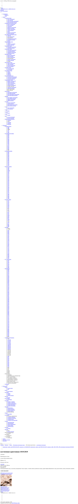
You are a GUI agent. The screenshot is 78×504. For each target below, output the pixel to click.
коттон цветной (10, 66)
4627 (8, 218)
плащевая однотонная (11, 52)
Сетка (6, 106)
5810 (8, 260)
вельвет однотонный (11, 59)
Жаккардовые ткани (9, 41)
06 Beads (6, 227)
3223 (8, 175)
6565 (8, 303)
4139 (8, 202)
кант (8, 389)
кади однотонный (10, 36)
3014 (8, 358)
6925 (8, 334)
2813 (8, 145)
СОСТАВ (2, 464)
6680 (8, 311)
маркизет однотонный (11, 27)
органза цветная (10, 103)
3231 (8, 178)
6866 (8, 331)
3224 (8, 176)
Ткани (4, 17)
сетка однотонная (10, 107)
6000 (8, 269)
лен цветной (9, 69)
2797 (8, 165)
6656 (8, 308)
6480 (8, 301)
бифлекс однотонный (11, 81)
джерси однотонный (11, 83)
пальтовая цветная (10, 48)
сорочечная (9, 26)
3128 (8, 167)
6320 (8, 297)
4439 (8, 209)
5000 (8, 230)
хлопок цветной (10, 30)
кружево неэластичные (11, 403)
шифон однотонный (11, 99)
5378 (8, 240)
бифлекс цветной (10, 82)
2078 (8, 157)
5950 (8, 257)
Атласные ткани (8, 18)
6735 (8, 323)
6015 (8, 273)
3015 (8, 359)
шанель (8, 40)
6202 (8, 289)
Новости (6, 15)
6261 (8, 295)
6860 (8, 329)
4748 (8, 222)
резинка (8, 428)
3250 (8, 181)
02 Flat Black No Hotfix (9, 133)
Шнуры (6, 429)
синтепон (9, 122)
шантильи (9, 74)
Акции (4, 438)
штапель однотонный (11, 32)
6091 (8, 283)
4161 (8, 203)
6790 (8, 327)
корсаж (8, 397)
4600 (8, 217)
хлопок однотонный (11, 29)
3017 (8, 361)
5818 (8, 264)
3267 (8, 191)
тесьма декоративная (11, 424)
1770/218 (9, 343)
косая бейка (9, 399)
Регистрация (5, 11)
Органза (6, 101)
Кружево (7, 400)
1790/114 (9, 349)
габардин (9, 35)
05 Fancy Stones (8, 199)
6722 (8, 318)
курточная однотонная (11, 50)
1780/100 (9, 344)
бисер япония (10, 391)
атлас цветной (10, 20)
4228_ (8, 215)
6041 (8, 278)
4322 (8, 206)
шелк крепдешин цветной (12, 95)
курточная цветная (11, 51)
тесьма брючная (10, 423)
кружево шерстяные (11, 404)
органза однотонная (11, 102)
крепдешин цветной (11, 93)
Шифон (6, 96)
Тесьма (6, 421)
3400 (8, 196)
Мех (6, 116)
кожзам (8, 115)
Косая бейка (7, 398)
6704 (8, 315)
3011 (8, 357)
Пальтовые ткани (8, 45)
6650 (8, 307)
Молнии (6, 406)
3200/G (8, 170)
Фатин (6, 111)
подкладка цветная (11, 78)
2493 (8, 142)
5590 (8, 244)
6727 (8, 320)
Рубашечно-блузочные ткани (10, 23)
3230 (8, 177)
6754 (8, 325)
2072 (8, 138)
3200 (8, 169)
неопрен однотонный (11, 85)
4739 (8, 220)
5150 (8, 234)
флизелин (9, 124)
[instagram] (3, 5)
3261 (8, 189)
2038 (8, 155)
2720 (8, 144)
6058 (8, 281)
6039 (8, 276)
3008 (8, 356)
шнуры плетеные (10, 431)
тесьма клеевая (10, 425)
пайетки (9, 73)
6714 (8, 316)
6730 (8, 321)
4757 (8, 223)
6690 (8, 314)
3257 (8, 186)
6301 (8, 296)
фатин (8, 112)
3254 (8, 183)
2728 (8, 164)
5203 (8, 236)
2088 (8, 139)
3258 (8, 187)
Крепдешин (7, 91)
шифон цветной (10, 100)
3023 (8, 363)
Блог (6, 16)
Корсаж (6, 396)
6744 (8, 324)
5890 (8, 254)
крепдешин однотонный (12, 92)
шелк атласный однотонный (12, 21)
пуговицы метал (10, 419)
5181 (8, 235)
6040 (8, 277)
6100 (8, 284)
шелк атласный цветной (12, 22)
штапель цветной (10, 33)
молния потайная (10, 408)
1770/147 (9, 341)
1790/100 (9, 347)
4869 (8, 225)
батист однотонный (11, 24)
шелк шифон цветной (11, 98)
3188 (8, 168)
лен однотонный (10, 68)
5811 (8, 261)
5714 (8, 247)
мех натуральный (10, 118)
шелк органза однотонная (12, 104)
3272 (8, 193)
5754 (8, 253)
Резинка (6, 427)
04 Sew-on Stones (8, 166)
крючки (8, 394)
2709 (8, 143)
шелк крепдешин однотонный (13, 94)
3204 (8, 172)
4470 (8, 211)
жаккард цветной (10, 44)
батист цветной (10, 25)
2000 (8, 134)
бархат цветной (10, 56)
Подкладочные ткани (9, 75)
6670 (8, 310)
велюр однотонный (11, 57)
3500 (8, 197)
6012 (8, 272)
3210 (8, 173)
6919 (8, 333)
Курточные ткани (8, 49)
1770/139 (9, 340)
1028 (8, 127)
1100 (8, 130)
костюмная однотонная (11, 38)
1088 (8, 128)
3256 (8, 185)
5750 (8, 251)
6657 (8, 309)
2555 (8, 163)
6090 (8, 282)
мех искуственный (11, 117)
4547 (8, 214)
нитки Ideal (9, 414)
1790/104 (9, 348)
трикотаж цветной (10, 88)
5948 (8, 256)
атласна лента (10, 388)
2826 (8, 148)
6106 (8, 285)
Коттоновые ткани (8, 62)
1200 (8, 132)
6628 (8, 306)
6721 (8, 317)
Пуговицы (7, 415)
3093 (8, 365)
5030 (8, 231)
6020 (8, 275)
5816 (8, 262)
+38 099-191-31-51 (4, 8)
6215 (8, 290)
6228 (8, 293)
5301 (8, 237)
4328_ (8, 219)
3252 (8, 182)
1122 (8, 131)
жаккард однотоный (11, 43)
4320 (8, 205)
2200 (8, 140)
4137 (8, 201)
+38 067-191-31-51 (11, 8)
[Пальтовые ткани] (6, 485)
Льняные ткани (8, 67)
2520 (8, 162)
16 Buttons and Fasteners (9, 337)
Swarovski (5, 125)
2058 (8, 137)
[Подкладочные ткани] (5, 489)
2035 (8, 136)
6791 (8, 328)
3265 (8, 190)
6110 (8, 286)
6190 (8, 288)
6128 (8, 287)
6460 (8, 299)
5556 (8, 243)
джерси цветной (10, 84)
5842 (8, 266)
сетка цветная (10, 108)
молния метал (10, 407)
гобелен (8, 42)
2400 (8, 160)
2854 (8, 149)
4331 (8, 207)
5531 (8, 242)
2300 (8, 159)
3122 (8, 366)
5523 (8, 241)
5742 (8, 249)
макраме (9, 72)
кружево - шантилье (11, 402)
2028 (8, 135)
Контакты (5, 440)
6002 (8, 270)
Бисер (6, 390)
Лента (6, 387)
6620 (8, 304)
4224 (8, 204)
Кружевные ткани (8, 70)
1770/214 (9, 342)
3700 (8, 198)
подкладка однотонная (11, 77)
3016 (8, 360)
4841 (8, 224)
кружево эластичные (11, 405)
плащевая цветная (10, 53)
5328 (8, 239)
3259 (8, 188)
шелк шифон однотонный (12, 97)
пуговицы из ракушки (11, 418)
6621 (8, 305)
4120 (8, 200)
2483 (8, 141)
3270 (8, 192)
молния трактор (10, 410)
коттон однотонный (11, 65)
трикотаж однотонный (11, 87)
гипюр (8, 71)
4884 (8, 226)
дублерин (9, 120)
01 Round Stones (8, 126)
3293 (8, 195)
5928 (8, 255)
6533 (8, 302)
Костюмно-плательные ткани (10, 34)
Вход (1, 11)
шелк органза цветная (11, 105)
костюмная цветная (11, 39)
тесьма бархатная (10, 422)
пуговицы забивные (11, 417)
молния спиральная (11, 409)
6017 (8, 274)
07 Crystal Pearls (8, 259)
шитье (8, 31)
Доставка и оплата (6, 439)
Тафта (6, 109)
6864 (8, 330)
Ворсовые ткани (8, 54)
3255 (8, 184)
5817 (8, 263)
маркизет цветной (10, 28)
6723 (8, 319)
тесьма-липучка (10, 426)
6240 (8, 294)
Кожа (6, 114)
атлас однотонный (11, 19)
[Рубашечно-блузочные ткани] (6, 472)
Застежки (7, 392)
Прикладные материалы (9, 119)
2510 (8, 161)
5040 (8, 232)
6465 (8, 300)
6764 (8, 326)
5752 (8, 252)
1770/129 (9, 339)
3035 (8, 364)
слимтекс (9, 123)
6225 (8, 291)
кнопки (8, 393)
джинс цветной (10, 64)
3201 (8, 171)
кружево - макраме (11, 401)
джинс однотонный (11, 63)
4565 (8, 216)
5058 (8, 233)
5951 (8, 258)
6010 (8, 271)
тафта (8, 110)
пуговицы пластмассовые (12, 420)
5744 (8, 250)
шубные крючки (10, 395)
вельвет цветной (10, 60)
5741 (8, 248)
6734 (8, 322)
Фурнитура (5, 386)
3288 (8, 194)
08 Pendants (7, 268)
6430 (8, 298)
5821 (8, 265)
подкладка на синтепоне (12, 76)
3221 (8, 174)
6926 (8, 335)
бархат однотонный (11, 55)
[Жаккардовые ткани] (4, 487)
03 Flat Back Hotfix (8, 151)
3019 (8, 362)
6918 (8, 332)
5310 (8, 238)
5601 (8, 245)
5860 (8, 267)
